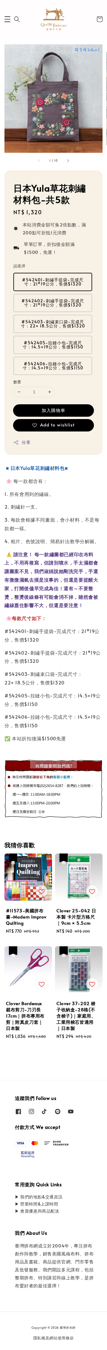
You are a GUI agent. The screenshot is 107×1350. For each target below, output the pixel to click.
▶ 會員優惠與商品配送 (37, 1211)
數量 (17, 381)
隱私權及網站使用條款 (53, 1338)
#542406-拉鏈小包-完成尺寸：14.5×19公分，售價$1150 (53, 366)
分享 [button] (26, 442)
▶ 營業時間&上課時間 (36, 1204)
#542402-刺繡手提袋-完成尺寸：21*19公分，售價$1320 (52, 303)
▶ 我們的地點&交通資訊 (38, 1197)
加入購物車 (53, 410)
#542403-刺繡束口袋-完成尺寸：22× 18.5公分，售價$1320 (53, 324)
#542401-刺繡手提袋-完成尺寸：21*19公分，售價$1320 (53, 282)
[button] (7, 19)
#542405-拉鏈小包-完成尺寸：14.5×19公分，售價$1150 (53, 345)
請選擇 (19, 266)
